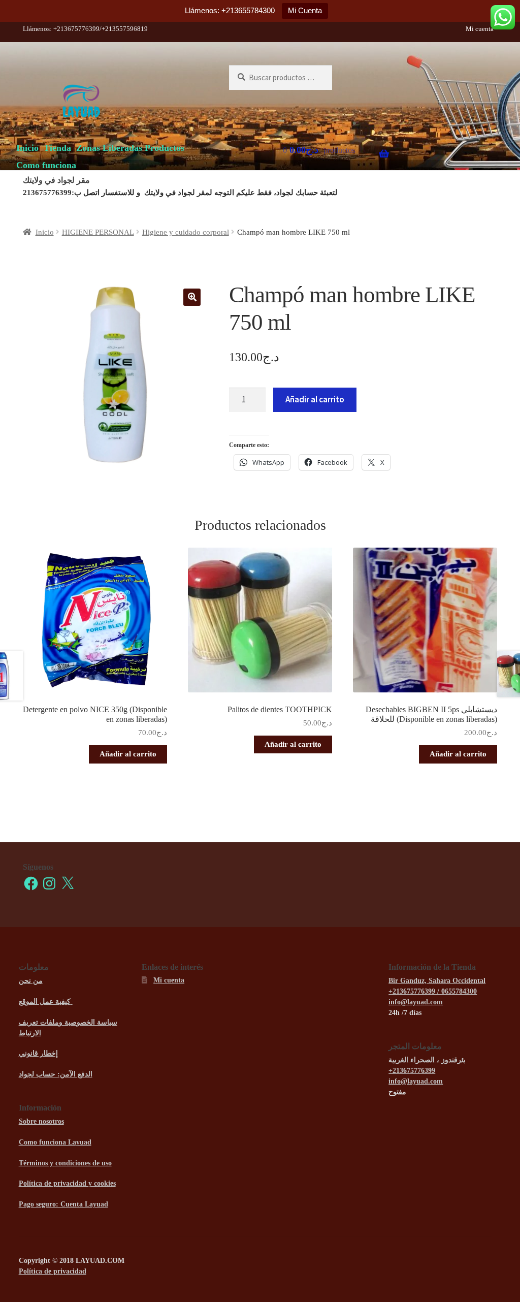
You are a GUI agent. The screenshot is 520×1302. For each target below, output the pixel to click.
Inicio (27, 148)
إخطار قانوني (38, 1053)
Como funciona (46, 165)
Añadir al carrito (314, 399)
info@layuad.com (415, 1002)
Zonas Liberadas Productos (130, 148)
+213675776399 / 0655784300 (432, 991)
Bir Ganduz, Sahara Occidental (436, 981)
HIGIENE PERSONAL (98, 232)
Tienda (57, 148)
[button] (192, 297)
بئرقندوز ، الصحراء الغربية (427, 1060)
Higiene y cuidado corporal (185, 232)
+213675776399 (411, 1070)
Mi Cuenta (305, 10)
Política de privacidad (52, 1271)
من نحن (31, 981)
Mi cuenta (480, 29)
